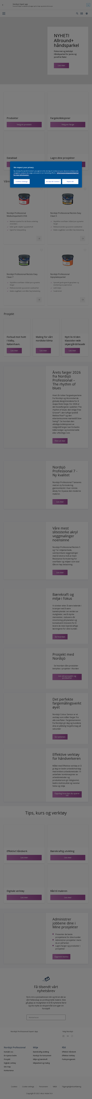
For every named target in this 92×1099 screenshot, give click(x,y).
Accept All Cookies (53, 181)
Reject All (70, 181)
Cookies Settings (22, 181)
